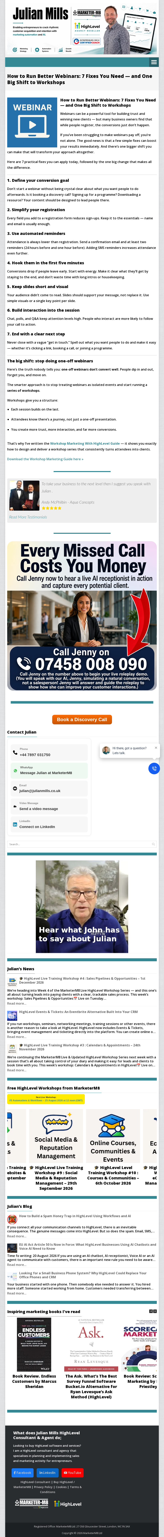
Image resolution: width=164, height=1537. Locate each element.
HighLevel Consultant (35, 1482)
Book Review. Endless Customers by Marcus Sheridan (34, 1381)
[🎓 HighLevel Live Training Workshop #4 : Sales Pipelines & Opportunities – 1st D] (12, 982)
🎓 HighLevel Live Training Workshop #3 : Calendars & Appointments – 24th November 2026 (79, 1047)
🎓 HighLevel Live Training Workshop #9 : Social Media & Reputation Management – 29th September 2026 (37, 1178)
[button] (155, 1311)
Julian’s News (20, 968)
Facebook (23, 1473)
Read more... (16, 1003)
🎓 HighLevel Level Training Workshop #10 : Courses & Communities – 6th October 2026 (93, 1175)
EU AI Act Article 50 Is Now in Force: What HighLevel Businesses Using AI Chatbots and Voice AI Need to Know (87, 1247)
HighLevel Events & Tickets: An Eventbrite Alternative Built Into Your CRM (78, 1012)
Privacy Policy (43, 1487)
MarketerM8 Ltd (92, 1533)
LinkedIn (48, 1473)
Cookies (61, 1487)
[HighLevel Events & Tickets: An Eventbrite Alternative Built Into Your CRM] (12, 1016)
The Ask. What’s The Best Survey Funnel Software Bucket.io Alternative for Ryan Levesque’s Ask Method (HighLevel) (91, 1386)
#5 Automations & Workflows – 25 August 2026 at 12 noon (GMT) (46, 1100)
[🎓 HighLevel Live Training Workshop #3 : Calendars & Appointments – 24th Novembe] (12, 1049)
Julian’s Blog (19, 1206)
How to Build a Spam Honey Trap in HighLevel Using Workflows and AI (75, 1216)
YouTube (74, 1473)
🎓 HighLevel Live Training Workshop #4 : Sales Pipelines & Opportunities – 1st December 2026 (82, 980)
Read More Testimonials (28, 517)
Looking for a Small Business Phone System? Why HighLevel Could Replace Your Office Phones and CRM (83, 1275)
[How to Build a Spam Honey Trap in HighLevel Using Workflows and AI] (12, 1219)
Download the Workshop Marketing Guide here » (45, 459)
